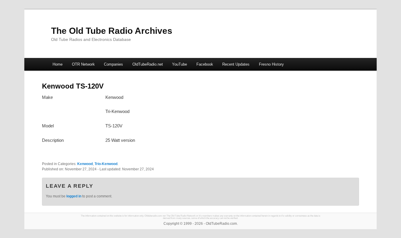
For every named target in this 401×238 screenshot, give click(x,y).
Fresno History (271, 64)
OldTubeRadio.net (147, 64)
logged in (73, 196)
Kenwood (85, 164)
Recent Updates (236, 64)
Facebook (204, 64)
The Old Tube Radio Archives (111, 31)
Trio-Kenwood (106, 164)
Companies (113, 64)
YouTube (179, 64)
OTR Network (83, 64)
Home (58, 64)
